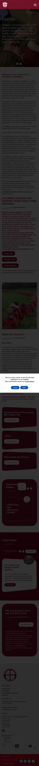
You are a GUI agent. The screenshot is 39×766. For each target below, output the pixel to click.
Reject (24, 387)
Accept (15, 387)
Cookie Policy (29, 381)
